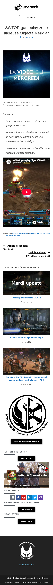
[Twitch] (40, 497)
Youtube (16, 235)
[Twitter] (34, 497)
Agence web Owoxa (33, 578)
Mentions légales (19, 578)
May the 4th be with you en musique (26, 337)
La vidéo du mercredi (20, 233)
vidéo (11, 235)
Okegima (9, 102)
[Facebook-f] (18, 497)
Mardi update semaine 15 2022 (26, 298)
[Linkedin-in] (29, 497)
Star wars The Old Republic (28, 106)
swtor (5, 235)
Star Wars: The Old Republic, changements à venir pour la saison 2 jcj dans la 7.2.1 (26, 378)
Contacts (8, 578)
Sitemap (45, 578)
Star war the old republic (39, 233)
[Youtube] (23, 497)
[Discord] (12, 497)
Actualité (29, 37)
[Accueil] (21, 37)
